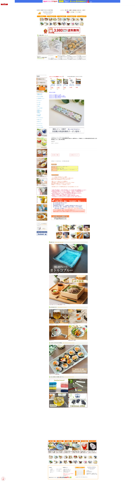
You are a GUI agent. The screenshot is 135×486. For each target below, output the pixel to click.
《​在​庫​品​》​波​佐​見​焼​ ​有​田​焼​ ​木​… (52, 85)
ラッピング (64, 169)
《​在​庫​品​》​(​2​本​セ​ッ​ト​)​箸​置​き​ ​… (65, 85)
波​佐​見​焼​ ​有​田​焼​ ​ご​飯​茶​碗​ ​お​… (78, 85)
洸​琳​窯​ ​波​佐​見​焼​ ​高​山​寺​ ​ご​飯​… (71, 85)
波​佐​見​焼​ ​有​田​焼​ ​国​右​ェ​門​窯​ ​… (59, 85)
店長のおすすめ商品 (52, 92)
